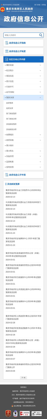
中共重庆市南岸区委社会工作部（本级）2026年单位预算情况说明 (22, 215)
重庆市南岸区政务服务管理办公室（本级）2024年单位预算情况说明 (23, 254)
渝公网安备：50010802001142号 (24, 406)
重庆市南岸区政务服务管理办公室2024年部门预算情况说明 (23, 266)
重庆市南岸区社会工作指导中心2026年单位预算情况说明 (23, 191)
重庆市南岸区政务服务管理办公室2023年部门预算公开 (23, 365)
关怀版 (43, 5)
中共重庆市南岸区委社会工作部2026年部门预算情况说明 (23, 203)
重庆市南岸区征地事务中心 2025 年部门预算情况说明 (23, 240)
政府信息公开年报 (17, 175)
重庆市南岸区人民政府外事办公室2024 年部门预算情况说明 (23, 317)
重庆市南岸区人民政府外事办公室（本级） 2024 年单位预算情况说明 (23, 341)
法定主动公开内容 (17, 59)
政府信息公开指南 (17, 43)
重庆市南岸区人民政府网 (11, 5)
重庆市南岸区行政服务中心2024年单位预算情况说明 (23, 278)
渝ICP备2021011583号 (27, 398)
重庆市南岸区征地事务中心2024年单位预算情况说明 (23, 302)
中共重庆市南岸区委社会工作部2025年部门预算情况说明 (23, 227)
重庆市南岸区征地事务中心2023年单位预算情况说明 (23, 353)
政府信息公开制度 (17, 51)
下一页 (23, 377)
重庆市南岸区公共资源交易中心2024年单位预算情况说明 (23, 290)
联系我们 (23, 387)
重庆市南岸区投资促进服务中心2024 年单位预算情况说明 (23, 329)
